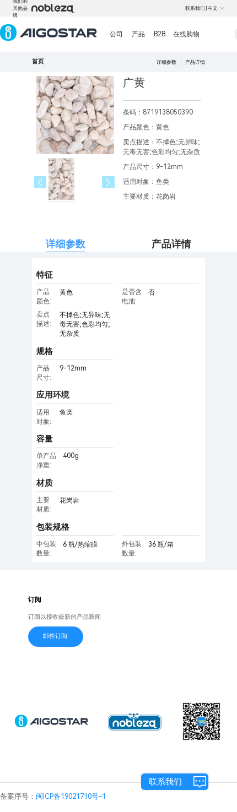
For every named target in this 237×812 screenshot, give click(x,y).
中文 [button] (213, 8)
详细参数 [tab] (65, 243)
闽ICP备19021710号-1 (71, 796)
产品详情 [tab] (171, 243)
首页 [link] (38, 61)
